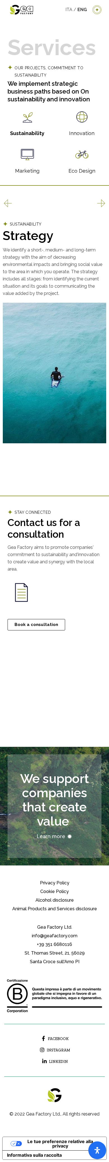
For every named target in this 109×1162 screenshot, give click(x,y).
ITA (68, 9)
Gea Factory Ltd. (43, 1114)
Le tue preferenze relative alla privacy (60, 1144)
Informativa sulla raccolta (34, 1155)
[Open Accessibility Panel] (97, 1150)
